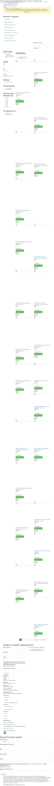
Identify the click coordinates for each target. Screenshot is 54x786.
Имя (1, 749)
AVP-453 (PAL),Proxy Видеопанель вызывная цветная (23, 381)
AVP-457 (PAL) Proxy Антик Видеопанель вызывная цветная (41, 118)
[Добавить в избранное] (16, 60)
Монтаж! (30, 1)
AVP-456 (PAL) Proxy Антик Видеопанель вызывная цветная (41, 164)
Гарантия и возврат (8, 709)
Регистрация (16, 8)
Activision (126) (9, 82)
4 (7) (7, 100)
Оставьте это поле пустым (9, 668)
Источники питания (8, 38)
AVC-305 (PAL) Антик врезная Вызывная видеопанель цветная (41, 582)
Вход (11, 8)
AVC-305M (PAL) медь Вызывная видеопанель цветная (23, 590)
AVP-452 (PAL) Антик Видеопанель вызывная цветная (41, 449)
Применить (36, 48)
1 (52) (7, 98)
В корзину (19, 99)
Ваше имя (5, 652)
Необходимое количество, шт (7, 744)
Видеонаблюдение (8, 22)
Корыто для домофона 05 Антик (41, 72)
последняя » (43, 639)
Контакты (6, 5)
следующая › (36, 639)
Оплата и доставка (38, 1)
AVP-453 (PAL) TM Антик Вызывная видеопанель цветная (41, 407)
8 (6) (7, 105)
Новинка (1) (8, 113)
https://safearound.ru (31, 781)
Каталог (25, 1)
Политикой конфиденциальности (10, 782)
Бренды (6, 715)
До (4, 68)
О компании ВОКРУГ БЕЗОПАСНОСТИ (12, 1)
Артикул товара (3, 739)
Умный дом (6, 19)
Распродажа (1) (9, 114)
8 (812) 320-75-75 (40, 649)
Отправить (6, 673)
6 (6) (7, 103)
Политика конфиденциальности (11, 702)
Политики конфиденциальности (16, 663)
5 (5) (7, 107)
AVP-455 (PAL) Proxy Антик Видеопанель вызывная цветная (41, 257)
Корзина (6, 8)
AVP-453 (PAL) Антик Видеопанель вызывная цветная (23, 93)
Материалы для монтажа (9, 40)
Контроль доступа (8, 27)
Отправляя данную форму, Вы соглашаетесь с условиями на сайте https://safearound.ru (14, 663)
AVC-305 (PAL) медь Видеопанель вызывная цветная (41, 625)
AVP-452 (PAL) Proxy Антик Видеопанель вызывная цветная (23, 449)
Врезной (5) (8, 89)
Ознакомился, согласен (9, 666)
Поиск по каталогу (37, 42)
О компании (6, 697)
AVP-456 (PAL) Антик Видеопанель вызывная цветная (23, 211)
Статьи (5, 718)
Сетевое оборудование (9, 35)
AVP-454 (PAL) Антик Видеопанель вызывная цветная (23, 350)
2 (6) (7, 101)
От (3, 64)
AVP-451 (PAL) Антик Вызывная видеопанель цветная (22, 528)
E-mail (4, 657)
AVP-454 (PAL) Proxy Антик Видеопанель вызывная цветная (41, 303)
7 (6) (7, 104)
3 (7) (7, 99)
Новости (46, 1)
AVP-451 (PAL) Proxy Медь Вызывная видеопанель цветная (42, 520)
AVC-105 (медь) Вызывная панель (41, 380)
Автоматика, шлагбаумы (9, 30)
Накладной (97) (9, 88)
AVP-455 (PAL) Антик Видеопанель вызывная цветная (23, 303)
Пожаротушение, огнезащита (10, 32)
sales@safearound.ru (39, 650)
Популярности (21, 58)
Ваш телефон (6, 647)
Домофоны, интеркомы (9, 24)
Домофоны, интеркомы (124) (9, 54)
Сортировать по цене (23, 57)
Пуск (5, 74)
